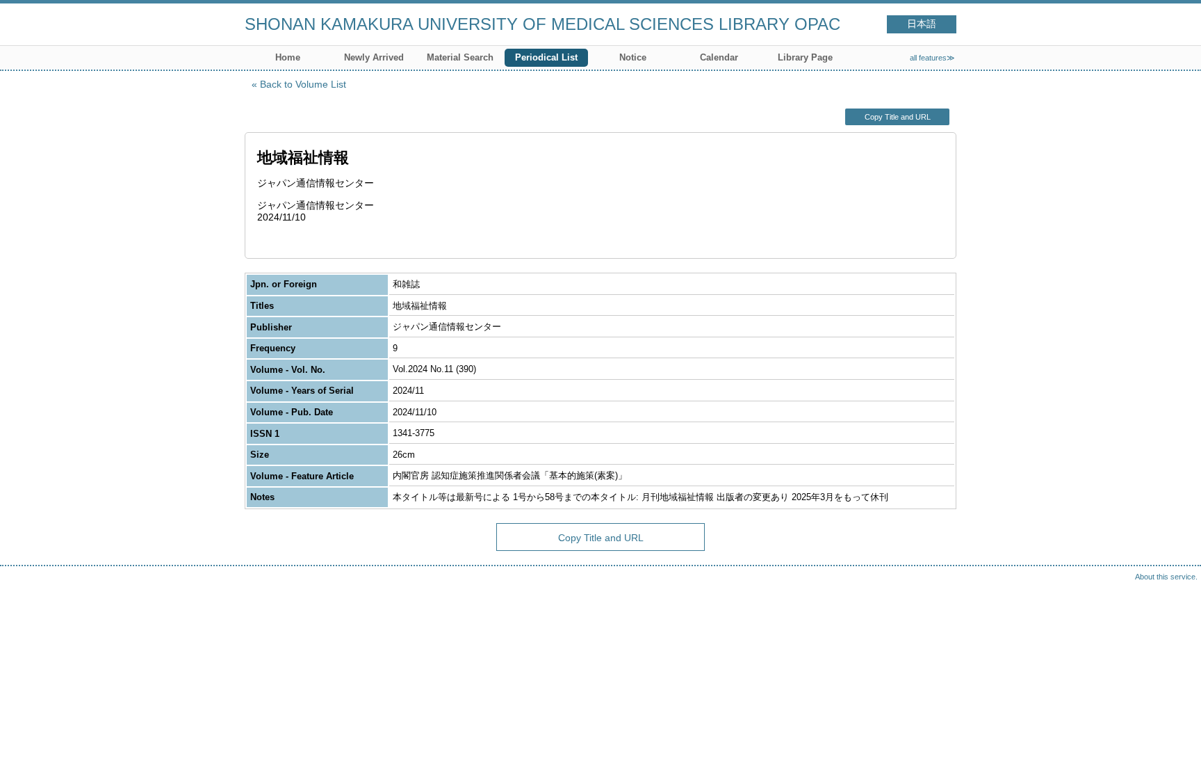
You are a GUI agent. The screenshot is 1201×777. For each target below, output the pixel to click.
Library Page (805, 57)
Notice (632, 57)
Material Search (460, 57)
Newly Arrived (374, 57)
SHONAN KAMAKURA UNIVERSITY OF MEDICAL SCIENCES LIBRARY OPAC (542, 24)
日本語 (921, 24)
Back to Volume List (303, 84)
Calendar (719, 57)
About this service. (1166, 576)
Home (287, 57)
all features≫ (932, 58)
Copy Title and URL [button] (898, 117)
